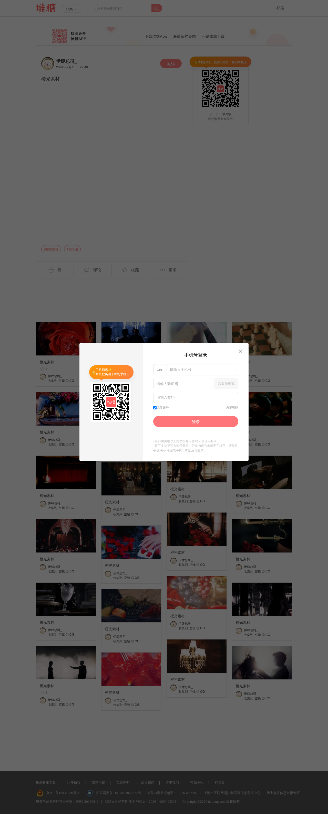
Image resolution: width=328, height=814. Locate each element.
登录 (196, 421)
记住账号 (163, 407)
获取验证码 (226, 383)
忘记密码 (232, 407)
